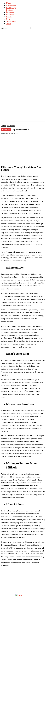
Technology (11, 21)
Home (8, 3)
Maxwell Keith (22, 129)
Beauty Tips (11, 8)
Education (10, 12)
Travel (8, 23)
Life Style (10, 14)
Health (9, 17)
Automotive (11, 5)
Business (9, 10)
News (8, 19)
